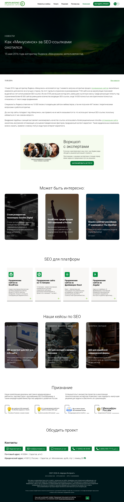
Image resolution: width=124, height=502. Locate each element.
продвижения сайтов (99, 88)
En (118, 4)
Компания (86, 4)
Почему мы (75, 4)
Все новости (115, 81)
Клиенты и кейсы (44, 4)
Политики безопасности (66, 499)
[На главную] (15, 3)
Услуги (55, 4)
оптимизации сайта (110, 120)
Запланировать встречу (82, 163)
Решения (64, 4)
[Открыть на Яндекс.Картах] (85, 458)
